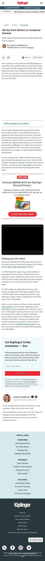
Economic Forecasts (22, 489)
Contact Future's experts (22, 518)
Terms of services (29, 379)
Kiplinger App (22, 452)
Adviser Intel (22, 492)
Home (6, 25)
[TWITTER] (33, 396)
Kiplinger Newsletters (22, 456)
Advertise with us (22, 531)
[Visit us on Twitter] (4, 550)
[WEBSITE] (36, 396)
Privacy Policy (22, 525)
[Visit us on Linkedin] (29, 550)
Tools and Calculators (22, 495)
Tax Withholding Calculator (25, 324)
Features (30, 47)
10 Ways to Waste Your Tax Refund (16, 123)
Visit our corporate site (29, 556)
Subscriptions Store (22, 445)
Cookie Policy (22, 528)
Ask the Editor (22, 476)
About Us (22, 515)
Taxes (14, 25)
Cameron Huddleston (19, 45)
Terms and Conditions (22, 521)
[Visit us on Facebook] (12, 550)
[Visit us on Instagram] (20, 550)
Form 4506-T (27, 165)
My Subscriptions (22, 449)
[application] (22, 238)
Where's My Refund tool (16, 267)
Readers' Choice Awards (22, 469)
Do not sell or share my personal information (22, 534)
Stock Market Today (22, 485)
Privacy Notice (30, 381)
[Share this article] (4, 57)
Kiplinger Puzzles (22, 472)
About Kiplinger (22, 465)
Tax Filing (24, 25)
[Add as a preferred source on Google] (35, 542)
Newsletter (39, 57)
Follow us (27, 57)
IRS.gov (17, 145)
